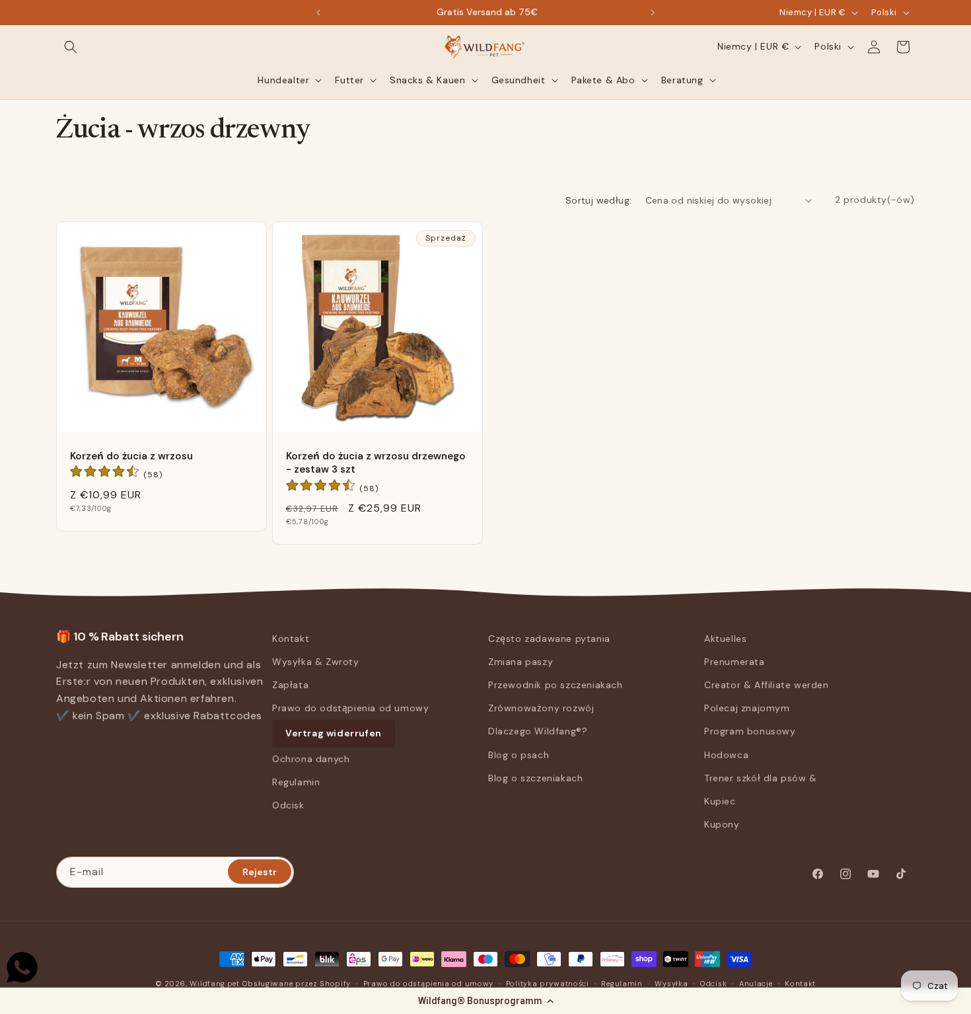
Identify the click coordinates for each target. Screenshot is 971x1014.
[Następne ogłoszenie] (652, 12)
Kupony (722, 824)
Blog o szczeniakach (535, 778)
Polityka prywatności (547, 983)
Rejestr (259, 871)
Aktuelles (725, 638)
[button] (485, 1001)
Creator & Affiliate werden (766, 685)
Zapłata (290, 685)
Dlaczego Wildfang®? (537, 732)
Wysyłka (671, 983)
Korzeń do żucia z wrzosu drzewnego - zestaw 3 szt (376, 462)
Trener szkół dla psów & (760, 778)
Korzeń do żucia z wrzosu (131, 456)
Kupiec (720, 801)
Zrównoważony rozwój (541, 708)
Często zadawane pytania (549, 638)
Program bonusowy (750, 732)
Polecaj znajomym (747, 708)
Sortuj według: (598, 200)
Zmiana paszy (520, 662)
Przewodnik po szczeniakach (555, 685)
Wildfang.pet (214, 983)
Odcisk (288, 805)
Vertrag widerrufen (333, 734)
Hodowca (726, 755)
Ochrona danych (310, 759)
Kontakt (290, 638)
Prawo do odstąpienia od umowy (350, 708)
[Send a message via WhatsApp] (22, 967)
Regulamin (296, 782)
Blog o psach (518, 755)
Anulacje (756, 983)
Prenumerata (734, 662)
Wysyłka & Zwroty (315, 662)
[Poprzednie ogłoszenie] (318, 12)
